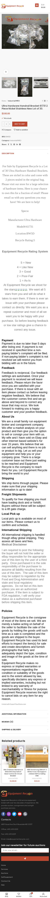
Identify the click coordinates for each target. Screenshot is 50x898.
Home (4, 101)
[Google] (25, 814)
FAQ (2, 885)
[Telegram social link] (20, 144)
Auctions (4, 873)
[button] (37, 5)
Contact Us (5, 881)
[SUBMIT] (25, 858)
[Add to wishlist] (21, 748)
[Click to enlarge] (5, 72)
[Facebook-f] (3, 814)
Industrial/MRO (14, 101)
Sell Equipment (7, 877)
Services (4, 869)
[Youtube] (20, 814)
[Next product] (47, 101)
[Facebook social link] (8, 144)
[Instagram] (9, 814)
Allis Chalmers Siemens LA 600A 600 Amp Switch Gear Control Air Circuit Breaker (13, 773)
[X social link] (11, 144)
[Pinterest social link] (14, 144)
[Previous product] (42, 101)
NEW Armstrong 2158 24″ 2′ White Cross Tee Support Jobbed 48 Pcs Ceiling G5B (37, 773)
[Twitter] (14, 814)
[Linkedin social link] (17, 144)
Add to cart (20, 124)
